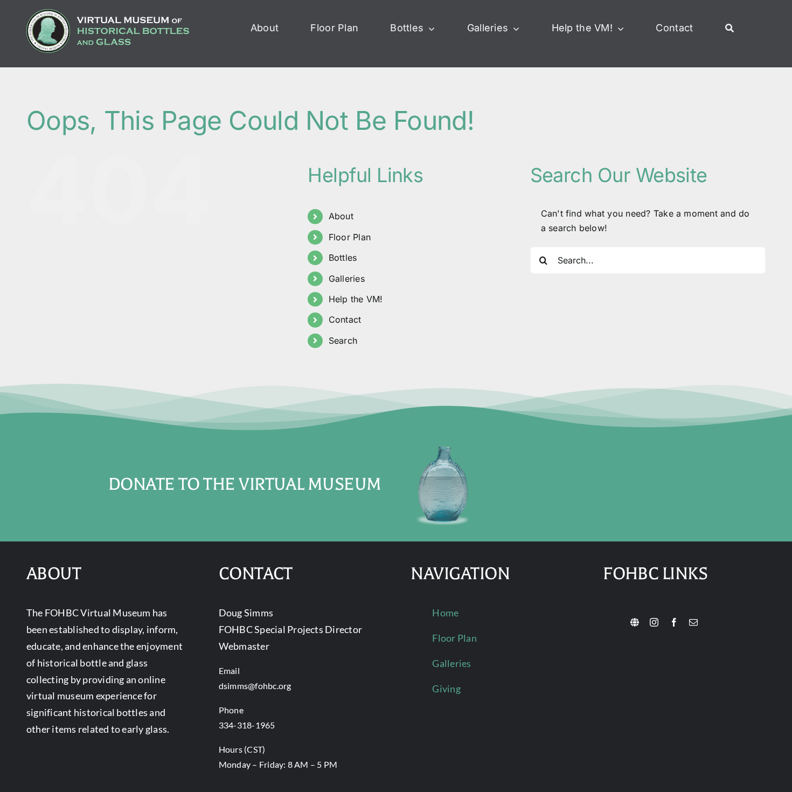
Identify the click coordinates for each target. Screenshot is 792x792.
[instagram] (654, 622)
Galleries (347, 278)
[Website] (634, 622)
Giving (446, 688)
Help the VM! (356, 299)
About (341, 216)
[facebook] (674, 622)
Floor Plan (350, 237)
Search (343, 340)
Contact (345, 319)
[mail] (693, 622)
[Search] (729, 28)
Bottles (343, 257)
